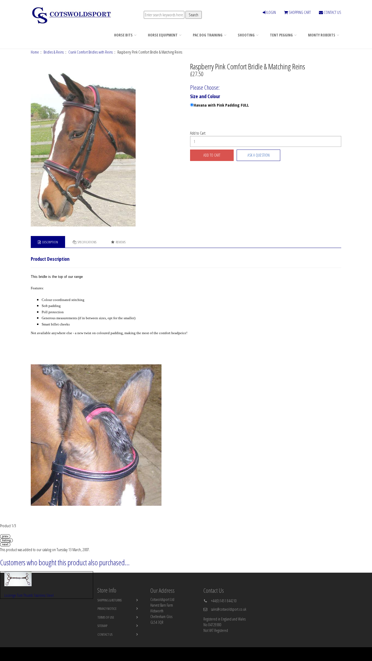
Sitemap (102, 625)
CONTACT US (332, 12)
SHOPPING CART (299, 12)
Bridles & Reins (54, 52)
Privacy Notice (107, 608)
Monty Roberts (321, 35)
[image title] (106, 145)
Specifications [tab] (87, 242)
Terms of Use (105, 617)
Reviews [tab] (121, 242)
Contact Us (104, 634)
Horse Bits (123, 35)
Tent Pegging (281, 35)
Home (35, 52)
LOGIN (271, 12)
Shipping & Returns (109, 600)
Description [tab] (50, 242)
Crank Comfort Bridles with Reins (90, 52)
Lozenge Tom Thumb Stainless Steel (29, 595)
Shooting (246, 35)
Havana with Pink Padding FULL (221, 105)
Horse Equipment (163, 35)
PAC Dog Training (207, 35)
